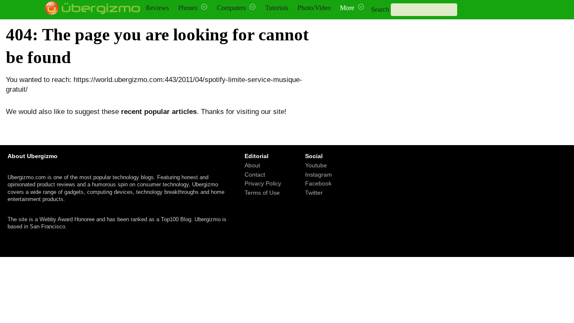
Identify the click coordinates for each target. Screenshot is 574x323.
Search (380, 9)
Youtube (316, 165)
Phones (187, 7)
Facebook (318, 183)
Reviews (157, 7)
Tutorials (276, 7)
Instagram (318, 174)
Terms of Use (262, 192)
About (252, 165)
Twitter (314, 192)
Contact (255, 174)
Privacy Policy (263, 183)
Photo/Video (314, 7)
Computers (231, 7)
